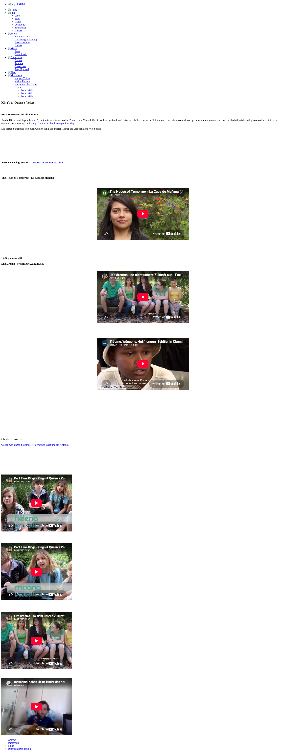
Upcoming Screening (26, 39)
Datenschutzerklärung (19, 748)
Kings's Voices (22, 78)
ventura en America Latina (47, 162)
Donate (18, 60)
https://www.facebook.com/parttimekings (53, 123)
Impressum (13, 742)
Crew (17, 15)
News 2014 (27, 90)
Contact (12, 739)
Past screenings (22, 42)
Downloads (21, 54)
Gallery (18, 30)
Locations (20, 24)
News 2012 (27, 96)
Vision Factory (22, 81)
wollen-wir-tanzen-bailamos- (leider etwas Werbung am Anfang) (35, 444)
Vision (18, 21)
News (18, 87)
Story (17, 18)
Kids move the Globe (26, 84)
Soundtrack (20, 27)
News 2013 (27, 93)
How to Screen (22, 36)
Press (17, 51)
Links (11, 745)
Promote (19, 63)
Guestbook (20, 66)
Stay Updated (22, 69)
